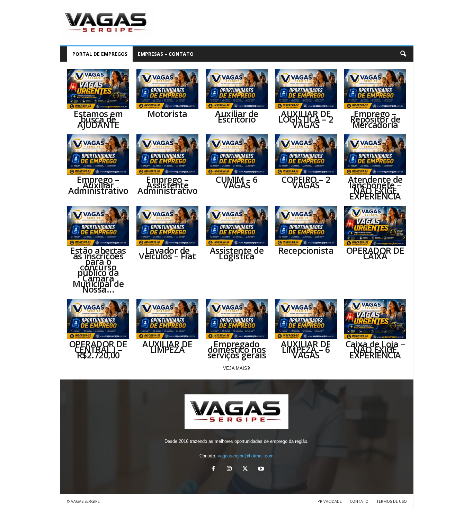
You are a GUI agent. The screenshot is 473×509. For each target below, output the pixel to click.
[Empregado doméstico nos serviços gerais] (237, 319)
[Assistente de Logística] (237, 226)
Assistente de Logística (237, 253)
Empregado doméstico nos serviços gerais (236, 349)
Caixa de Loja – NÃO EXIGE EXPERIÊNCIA (375, 349)
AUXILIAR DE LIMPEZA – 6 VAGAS (306, 349)
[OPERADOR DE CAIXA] (375, 226)
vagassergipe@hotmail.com (246, 455)
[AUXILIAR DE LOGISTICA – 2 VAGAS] (306, 89)
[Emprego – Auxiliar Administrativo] (98, 154)
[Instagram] (229, 469)
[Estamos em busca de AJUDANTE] (98, 89)
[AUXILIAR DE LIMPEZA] (167, 319)
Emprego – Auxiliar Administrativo (98, 184)
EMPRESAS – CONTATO (166, 54)
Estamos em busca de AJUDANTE (98, 119)
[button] (403, 54)
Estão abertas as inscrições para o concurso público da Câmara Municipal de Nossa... (98, 269)
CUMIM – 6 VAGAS (237, 182)
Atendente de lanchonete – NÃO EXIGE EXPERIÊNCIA (375, 187)
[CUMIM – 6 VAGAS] (237, 154)
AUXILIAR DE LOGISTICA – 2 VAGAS (305, 119)
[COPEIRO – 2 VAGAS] (306, 154)
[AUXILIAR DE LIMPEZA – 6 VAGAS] (306, 319)
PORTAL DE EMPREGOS (99, 54)
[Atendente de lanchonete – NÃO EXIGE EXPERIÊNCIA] (375, 154)
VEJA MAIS (235, 368)
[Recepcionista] (306, 226)
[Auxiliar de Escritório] (237, 89)
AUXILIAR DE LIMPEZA (167, 346)
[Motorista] (167, 89)
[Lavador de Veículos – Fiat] (167, 226)
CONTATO (359, 501)
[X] (245, 469)
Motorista (167, 113)
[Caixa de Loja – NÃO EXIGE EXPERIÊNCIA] (375, 319)
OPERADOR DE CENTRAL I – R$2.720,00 (98, 349)
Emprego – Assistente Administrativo (167, 184)
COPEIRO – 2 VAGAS (306, 182)
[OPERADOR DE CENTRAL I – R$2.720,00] (98, 319)
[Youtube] (260, 469)
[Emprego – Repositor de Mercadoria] (375, 89)
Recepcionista (306, 250)
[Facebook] (213, 469)
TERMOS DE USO (391, 501)
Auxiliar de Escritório (236, 116)
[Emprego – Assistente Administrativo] (167, 154)
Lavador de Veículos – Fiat (167, 253)
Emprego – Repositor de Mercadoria (375, 119)
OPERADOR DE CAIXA (375, 253)
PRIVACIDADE (330, 501)
